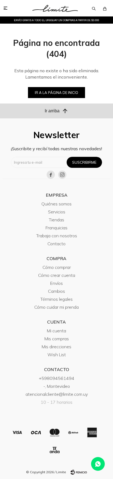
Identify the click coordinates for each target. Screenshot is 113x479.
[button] (93, 8)
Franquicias (56, 227)
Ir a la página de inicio (56, 92)
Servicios (56, 212)
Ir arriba (56, 111)
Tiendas (56, 219)
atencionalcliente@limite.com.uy (57, 394)
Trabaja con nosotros (56, 235)
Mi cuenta (56, 330)
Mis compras (56, 338)
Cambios (56, 291)
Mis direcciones (56, 346)
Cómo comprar (57, 267)
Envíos (56, 283)
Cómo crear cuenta (56, 275)
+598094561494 (56, 378)
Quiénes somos (56, 204)
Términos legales (56, 299)
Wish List (56, 354)
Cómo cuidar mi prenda (56, 307)
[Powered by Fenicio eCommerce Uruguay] (78, 472)
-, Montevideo (56, 386)
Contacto (56, 243)
